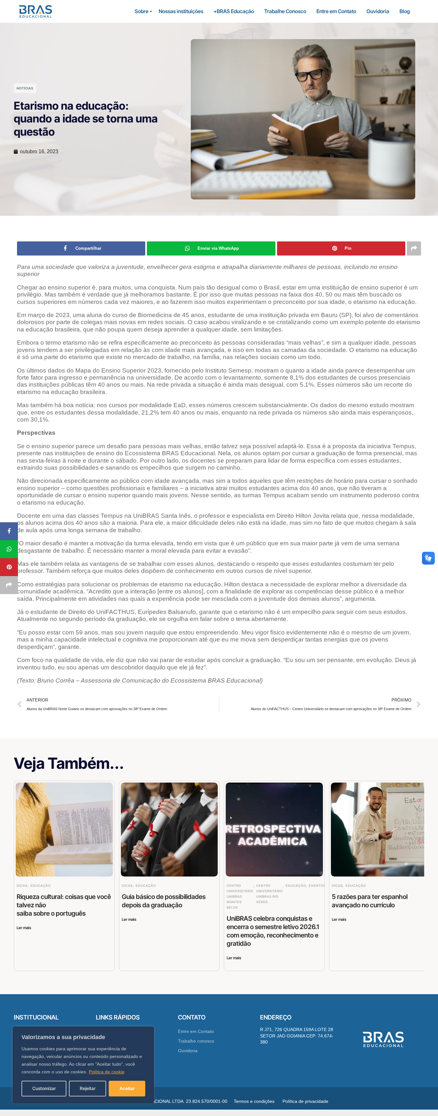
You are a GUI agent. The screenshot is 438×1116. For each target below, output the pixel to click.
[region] (83, 1065)
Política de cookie (106, 1071)
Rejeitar (88, 1088)
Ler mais (24, 927)
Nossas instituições (181, 11)
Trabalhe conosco (196, 1041)
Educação (40, 885)
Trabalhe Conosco (285, 11)
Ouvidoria (377, 11)
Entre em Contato (336, 11)
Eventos (317, 885)
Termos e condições (254, 1101)
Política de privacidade (305, 1101)
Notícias (25, 88)
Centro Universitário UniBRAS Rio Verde (269, 894)
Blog (405, 11)
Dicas (22, 885)
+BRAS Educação (234, 11)
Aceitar (127, 1088)
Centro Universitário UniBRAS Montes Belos (240, 896)
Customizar (44, 1088)
